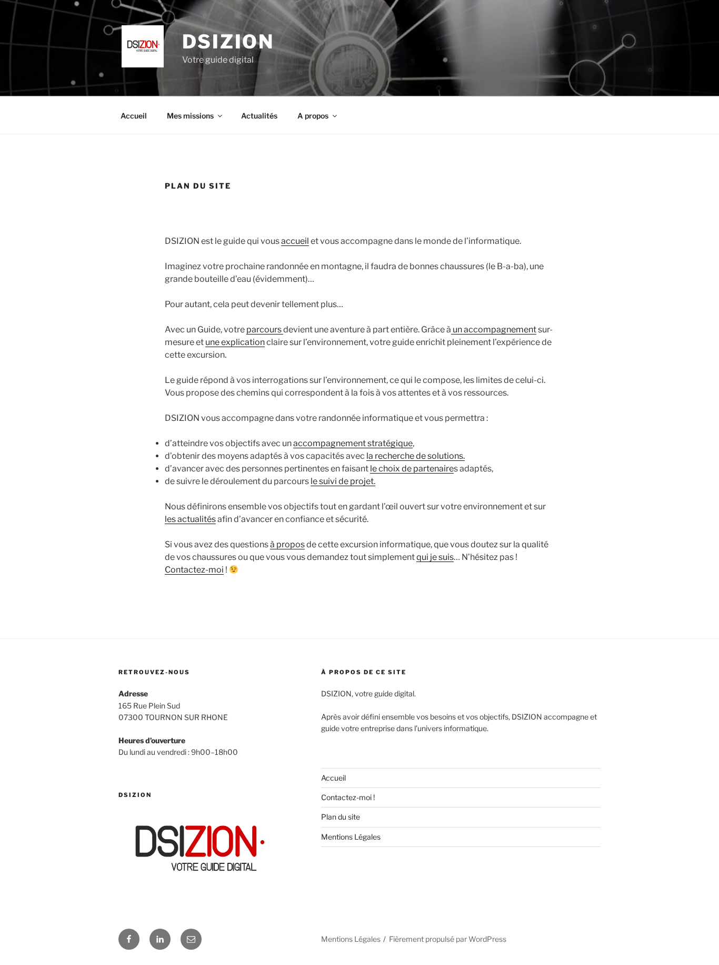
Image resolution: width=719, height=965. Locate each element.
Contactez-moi (194, 570)
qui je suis (435, 557)
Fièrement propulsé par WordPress (447, 938)
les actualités (190, 519)
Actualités (259, 115)
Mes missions (190, 115)
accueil (295, 241)
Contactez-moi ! (348, 797)
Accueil (134, 115)
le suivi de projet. (343, 481)
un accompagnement (493, 329)
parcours (264, 329)
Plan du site (340, 816)
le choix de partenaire (412, 469)
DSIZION (228, 41)
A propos (312, 115)
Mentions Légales (351, 836)
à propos (287, 544)
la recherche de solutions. (415, 456)
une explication (235, 342)
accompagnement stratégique (353, 443)
